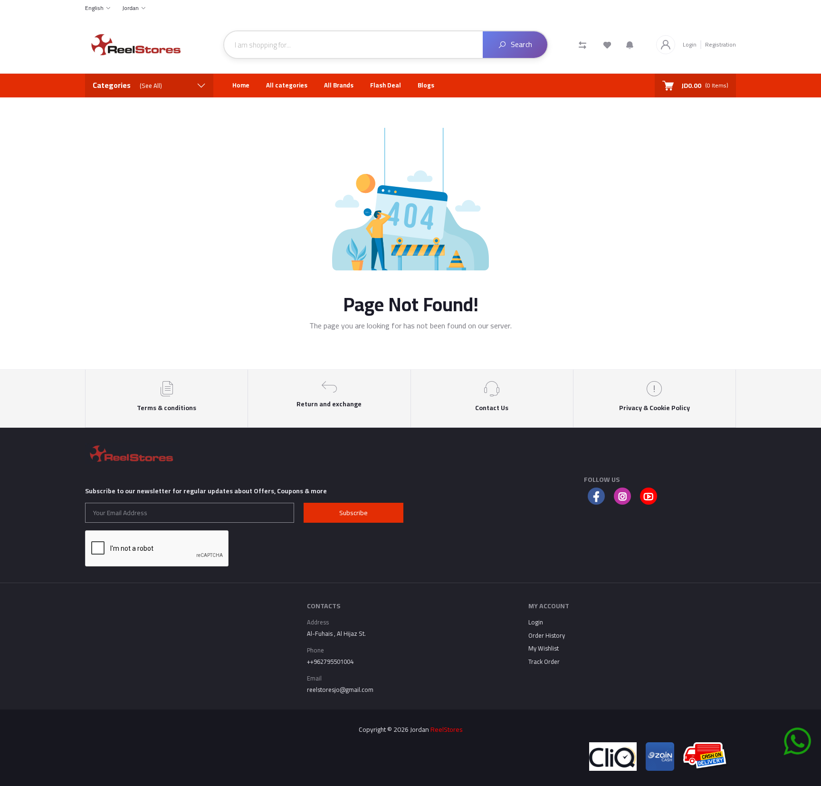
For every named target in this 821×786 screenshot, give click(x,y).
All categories (286, 85)
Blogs (426, 85)
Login (690, 44)
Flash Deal (385, 85)
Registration (720, 44)
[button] (629, 44)
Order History (546, 635)
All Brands (338, 85)
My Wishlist (543, 648)
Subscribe (353, 513)
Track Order (544, 661)
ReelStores (446, 729)
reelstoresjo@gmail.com (340, 689)
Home (240, 85)
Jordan (130, 7)
